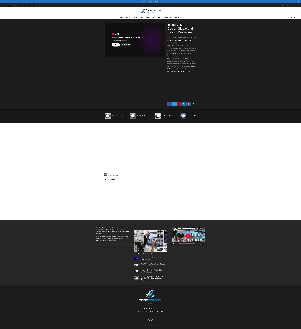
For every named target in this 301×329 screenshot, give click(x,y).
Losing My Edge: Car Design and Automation (145, 253)
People (135, 17)
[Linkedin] (295, 5)
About (139, 311)
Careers (166, 17)
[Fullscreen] (202, 244)
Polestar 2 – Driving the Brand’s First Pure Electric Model (144, 115)
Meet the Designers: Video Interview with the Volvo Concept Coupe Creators (153, 278)
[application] (188, 236)
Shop (171, 17)
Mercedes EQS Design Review (194, 115)
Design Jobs (160, 311)
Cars (121, 17)
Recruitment (20, 5)
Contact (14, 5)
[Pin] (179, 104)
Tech (141, 17)
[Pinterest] (290, 5)
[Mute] (200, 244)
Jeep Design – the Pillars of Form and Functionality (152, 271)
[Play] (173, 244)
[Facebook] (282, 5)
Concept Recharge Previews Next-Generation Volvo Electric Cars (118, 115)
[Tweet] (174, 104)
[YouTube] (292, 5)
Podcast (159, 17)
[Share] (169, 104)
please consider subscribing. (110, 240)
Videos (147, 17)
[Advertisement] (181, 86)
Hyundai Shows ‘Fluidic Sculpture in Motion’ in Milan (153, 259)
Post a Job (27, 5)
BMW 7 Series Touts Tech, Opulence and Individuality (153, 265)
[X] (285, 5)
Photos (153, 17)
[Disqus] (150, 148)
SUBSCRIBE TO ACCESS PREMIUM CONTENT (150, 1)
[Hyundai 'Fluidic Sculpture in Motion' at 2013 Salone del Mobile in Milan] (136, 258)
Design (128, 17)
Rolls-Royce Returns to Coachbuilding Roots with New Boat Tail (169, 115)
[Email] (193, 104)
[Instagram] (287, 5)
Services (177, 17)
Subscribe (34, 5)
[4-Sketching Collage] (150, 241)
